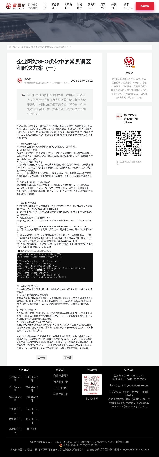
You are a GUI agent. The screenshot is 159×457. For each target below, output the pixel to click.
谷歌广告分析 (60, 394)
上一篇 (41, 357)
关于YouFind (128, 6)
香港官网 (145, 6)
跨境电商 (68, 6)
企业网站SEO (27, 126)
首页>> (16, 47)
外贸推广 (79, 6)
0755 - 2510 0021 (134, 375)
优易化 (27, 79)
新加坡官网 (92, 398)
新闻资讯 (102, 6)
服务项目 (55, 6)
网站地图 (124, 441)
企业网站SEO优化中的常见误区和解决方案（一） (47, 47)
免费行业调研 (60, 375)
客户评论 (32, 428)
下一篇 (68, 357)
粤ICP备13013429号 (74, 441)
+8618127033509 (135, 379)
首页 (45, 6)
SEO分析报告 (60, 387)
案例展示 (91, 6)
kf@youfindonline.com (135, 385)
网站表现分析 (60, 381)
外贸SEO (113, 6)
